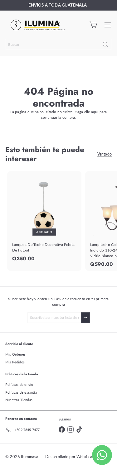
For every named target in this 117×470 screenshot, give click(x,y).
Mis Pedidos (15, 362)
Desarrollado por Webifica (68, 456)
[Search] (105, 44)
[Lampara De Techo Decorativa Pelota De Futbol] (44, 218)
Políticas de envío (19, 384)
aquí (95, 111)
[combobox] (58, 44)
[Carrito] (93, 25)
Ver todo (104, 154)
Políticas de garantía (21, 392)
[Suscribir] (85, 317)
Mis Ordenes (15, 354)
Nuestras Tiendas (18, 400)
